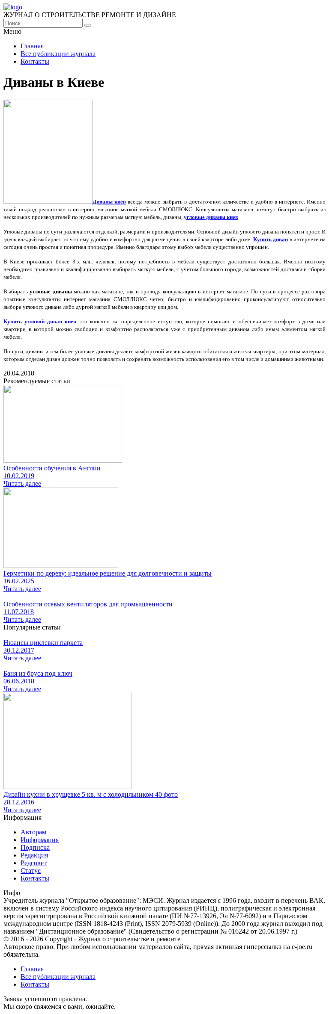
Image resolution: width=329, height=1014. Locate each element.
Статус (31, 870)
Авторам (33, 832)
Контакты (35, 61)
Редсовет (34, 862)
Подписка (35, 847)
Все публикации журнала (58, 53)
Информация (40, 839)
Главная (32, 46)
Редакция (34, 855)
